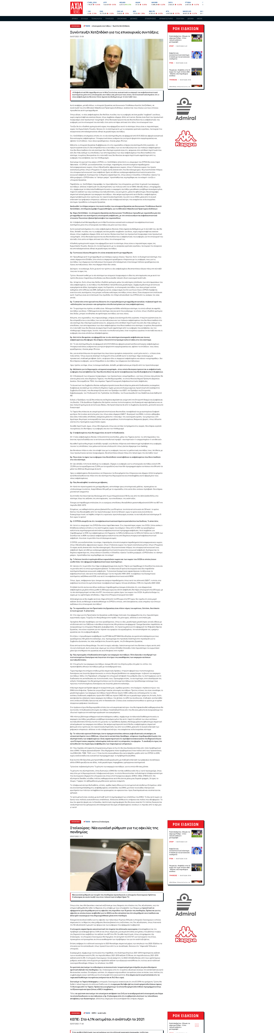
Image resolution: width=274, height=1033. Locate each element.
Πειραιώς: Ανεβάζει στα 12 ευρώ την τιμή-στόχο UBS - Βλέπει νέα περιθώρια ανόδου (179, 73)
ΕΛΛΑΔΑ (84, 18)
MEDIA (199, 18)
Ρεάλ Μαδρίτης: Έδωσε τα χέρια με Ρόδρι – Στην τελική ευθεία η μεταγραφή (179, 39)
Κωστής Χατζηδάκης (121, 26)
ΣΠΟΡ (171, 46)
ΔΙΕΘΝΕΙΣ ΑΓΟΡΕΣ (133, 20)
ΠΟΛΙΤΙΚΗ (180, 18)
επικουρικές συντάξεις (101, 26)
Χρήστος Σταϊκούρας (100, 821)
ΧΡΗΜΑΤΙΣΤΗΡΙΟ (166, 18)
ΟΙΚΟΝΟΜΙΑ (122, 18)
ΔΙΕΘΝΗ (191, 18)
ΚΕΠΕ (94, 1013)
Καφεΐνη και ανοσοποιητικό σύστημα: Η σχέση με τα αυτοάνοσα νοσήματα (179, 56)
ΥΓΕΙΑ (171, 63)
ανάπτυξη (102, 1013)
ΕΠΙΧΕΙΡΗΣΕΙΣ (150, 18)
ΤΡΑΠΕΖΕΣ (109, 18)
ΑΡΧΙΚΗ (75, 18)
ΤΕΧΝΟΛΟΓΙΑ (96, 18)
